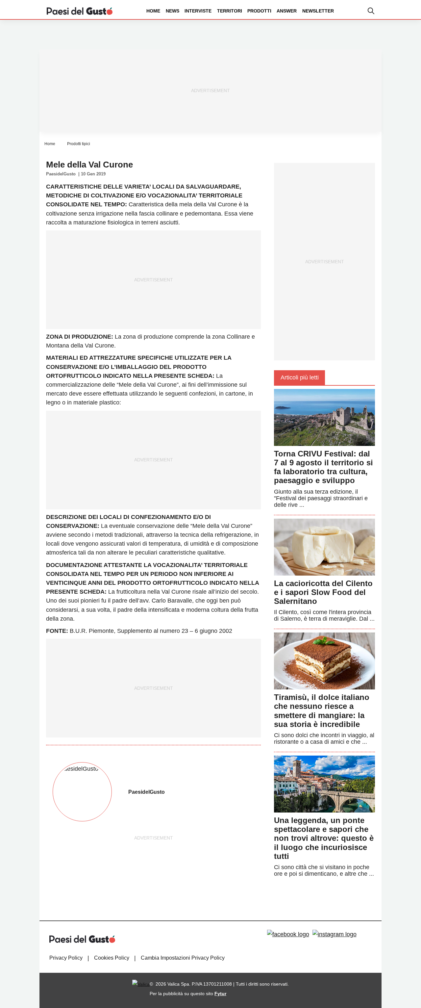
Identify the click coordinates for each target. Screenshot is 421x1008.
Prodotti (259, 10)
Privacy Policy (66, 958)
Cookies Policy (111, 958)
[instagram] (334, 934)
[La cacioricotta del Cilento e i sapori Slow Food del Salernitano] (324, 546)
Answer (287, 10)
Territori (229, 10)
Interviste (198, 10)
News (172, 10)
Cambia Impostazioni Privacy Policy (183, 958)
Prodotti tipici (78, 144)
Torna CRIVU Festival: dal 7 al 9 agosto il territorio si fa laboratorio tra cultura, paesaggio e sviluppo (323, 467)
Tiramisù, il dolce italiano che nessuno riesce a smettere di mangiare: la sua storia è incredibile (321, 711)
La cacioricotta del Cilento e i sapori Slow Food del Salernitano (323, 592)
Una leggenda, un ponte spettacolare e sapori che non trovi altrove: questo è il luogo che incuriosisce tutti (324, 838)
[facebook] (288, 934)
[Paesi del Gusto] (79, 10)
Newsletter (318, 10)
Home (153, 10)
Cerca (369, 35)
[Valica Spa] (141, 984)
